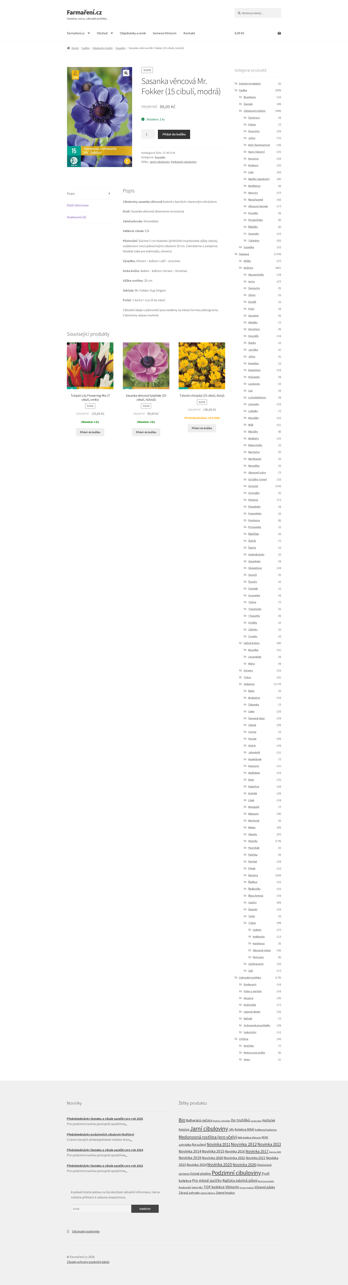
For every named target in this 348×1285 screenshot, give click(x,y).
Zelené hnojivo (225, 1193)
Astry (251, 281)
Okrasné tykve (262, 950)
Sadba (85, 48)
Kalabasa (259, 943)
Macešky (253, 418)
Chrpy (252, 295)
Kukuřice (253, 786)
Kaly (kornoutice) (259, 145)
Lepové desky (252, 1011)
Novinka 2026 (244, 1164)
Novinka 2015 (213, 1151)
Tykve (252, 923)
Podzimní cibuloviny (184, 162)
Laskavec (254, 384)
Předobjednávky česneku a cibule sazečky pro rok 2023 (105, 1166)
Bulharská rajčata (199, 1120)
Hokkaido (259, 936)
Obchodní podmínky (86, 1231)
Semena (244, 254)
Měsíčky (253, 431)
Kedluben (254, 773)
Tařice (252, 602)
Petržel (252, 861)
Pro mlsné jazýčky (207, 1180)
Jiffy (231, 1129)
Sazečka (249, 247)
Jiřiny (251, 138)
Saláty (252, 902)
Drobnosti (250, 984)
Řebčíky (253, 227)
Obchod (102, 33)
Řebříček (253, 534)
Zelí (250, 970)
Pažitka (253, 854)
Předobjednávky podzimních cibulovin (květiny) (100, 1134)
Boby (251, 691)
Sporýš (252, 575)
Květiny (248, 268)
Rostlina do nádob (266, 1181)
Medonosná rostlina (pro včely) (208, 1137)
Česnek (248, 104)
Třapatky (254, 616)
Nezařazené (255, 199)
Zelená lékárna (207, 1193)
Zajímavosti (256, 964)
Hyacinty (254, 131)
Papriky (253, 841)
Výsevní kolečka (247, 1187)
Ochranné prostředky (257, 1025)
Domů (75, 48)
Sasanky (121, 48)
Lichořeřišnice (257, 397)
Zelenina (249, 684)
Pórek (251, 868)
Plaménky (254, 506)
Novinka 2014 (190, 1151)
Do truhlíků (240, 1120)
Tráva (247, 677)
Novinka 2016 (235, 1151)
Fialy (251, 309)
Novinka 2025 (219, 1164)
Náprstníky (255, 445)
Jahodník (254, 752)
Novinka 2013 (269, 1144)
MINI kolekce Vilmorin (249, 1137)
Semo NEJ (197, 1187)
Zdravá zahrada (189, 1193)
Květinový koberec (266, 1129)
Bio (182, 1120)
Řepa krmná (255, 895)
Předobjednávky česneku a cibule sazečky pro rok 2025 (105, 1119)
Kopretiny (254, 370)
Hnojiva (248, 998)
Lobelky (253, 411)
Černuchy (254, 288)
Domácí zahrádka (221, 1120)
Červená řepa (256, 718)
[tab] (90, 194)
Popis (71, 193)
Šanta (252, 547)
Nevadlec (254, 465)
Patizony (258, 957)
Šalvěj (252, 541)
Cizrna (252, 732)
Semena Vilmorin (164, 33)
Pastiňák (253, 848)
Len (250, 390)
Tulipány (253, 240)
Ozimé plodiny (200, 1173)
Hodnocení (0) (76, 217)
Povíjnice (254, 520)
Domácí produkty (250, 83)
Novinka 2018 (275, 1152)
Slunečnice (255, 568)
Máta (251, 663)
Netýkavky (254, 459)
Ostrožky (254, 493)
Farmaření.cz (84, 12)
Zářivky (253, 629)
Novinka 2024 (196, 1165)
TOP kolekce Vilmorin (221, 1187)
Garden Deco (256, 1121)
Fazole (252, 738)
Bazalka (253, 650)
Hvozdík (253, 336)
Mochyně (253, 820)
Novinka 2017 (256, 1151)
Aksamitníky (256, 274)
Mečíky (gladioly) (258, 179)
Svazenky (254, 595)
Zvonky (252, 636)
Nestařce (254, 452)
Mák (250, 425)
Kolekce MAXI (244, 1129)
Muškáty (253, 438)
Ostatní (253, 486)
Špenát (252, 909)
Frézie (252, 124)
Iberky (252, 343)
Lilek (251, 800)
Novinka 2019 (190, 1157)
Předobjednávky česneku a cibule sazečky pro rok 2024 (105, 1150)
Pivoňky (253, 213)
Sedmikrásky (256, 554)
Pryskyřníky (255, 220)
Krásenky (254, 377)
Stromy (248, 670)
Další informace (78, 205)
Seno (247, 1059)
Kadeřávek (254, 759)
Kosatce (253, 158)
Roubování (185, 1187)
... (126, 1124)
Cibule (252, 725)
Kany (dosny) (256, 152)
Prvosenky (254, 527)
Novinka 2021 (234, 1157)
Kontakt (189, 33)
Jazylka (253, 349)
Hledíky (253, 322)
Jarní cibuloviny (159, 162)
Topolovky (254, 609)
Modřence (254, 186)
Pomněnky (254, 513)
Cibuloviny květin (102, 48)
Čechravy (254, 117)
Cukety (257, 930)
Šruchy (252, 581)
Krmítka (249, 1046)
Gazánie (253, 315)
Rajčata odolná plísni (239, 1180)
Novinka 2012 (244, 1144)
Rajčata (253, 875)
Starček (253, 588)
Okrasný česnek (258, 206)
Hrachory (254, 329)
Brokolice (254, 697)
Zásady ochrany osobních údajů (88, 1262)
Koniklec (253, 363)
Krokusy (253, 165)
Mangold (253, 807)
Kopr (251, 779)
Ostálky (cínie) (257, 479)
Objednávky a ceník (133, 33)
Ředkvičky (254, 889)
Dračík (252, 302)
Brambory (250, 97)
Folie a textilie (253, 991)
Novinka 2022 (255, 1158)
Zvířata (243, 1039)
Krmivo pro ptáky (254, 1052)
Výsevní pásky (265, 1187)
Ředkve (252, 882)
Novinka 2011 (218, 1144)
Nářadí (248, 1018)
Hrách (252, 745)
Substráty (250, 1032)
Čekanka (253, 704)
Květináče (250, 1005)
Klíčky (247, 261)
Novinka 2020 (212, 1157)
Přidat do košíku (174, 134)
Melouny (253, 814)
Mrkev (252, 827)
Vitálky (252, 622)
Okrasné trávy (257, 472)
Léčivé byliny (252, 643)
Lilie (251, 172)
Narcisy (253, 192)
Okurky (252, 834)
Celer (251, 711)
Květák (252, 793)
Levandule (254, 657)
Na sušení (199, 1144)
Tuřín (251, 916)
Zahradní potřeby (250, 977)
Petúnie (253, 500)
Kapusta (253, 766)
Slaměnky (254, 561)
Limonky (253, 404)
